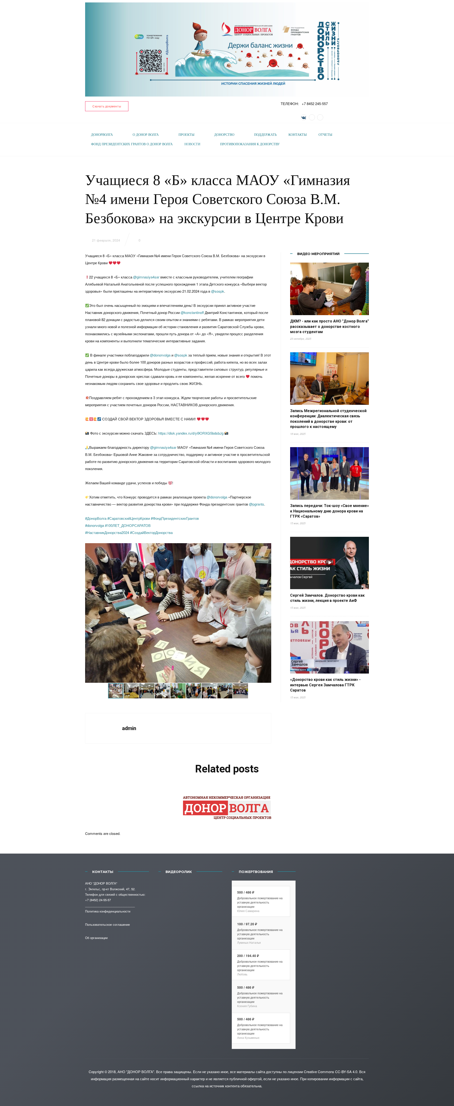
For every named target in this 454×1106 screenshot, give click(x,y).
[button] (267, 613)
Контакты (297, 135)
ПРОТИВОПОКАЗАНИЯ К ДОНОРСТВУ (250, 144)
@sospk (217, 291)
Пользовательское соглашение (107, 924)
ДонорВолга (102, 135)
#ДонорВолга (95, 518)
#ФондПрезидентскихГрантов (175, 518)
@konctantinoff (192, 312)
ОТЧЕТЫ (325, 135)
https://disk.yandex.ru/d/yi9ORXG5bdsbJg (190, 433)
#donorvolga (94, 525)
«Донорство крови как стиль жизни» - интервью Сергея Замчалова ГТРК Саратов (325, 684)
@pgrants (256, 504)
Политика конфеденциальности (107, 911)
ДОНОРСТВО (224, 135)
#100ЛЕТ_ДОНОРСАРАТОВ (128, 525)
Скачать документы (106, 106)
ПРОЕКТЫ (186, 135)
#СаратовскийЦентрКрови (128, 518)
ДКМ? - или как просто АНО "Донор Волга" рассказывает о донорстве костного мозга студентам (329, 326)
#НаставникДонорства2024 (107, 532)
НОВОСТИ (192, 144)
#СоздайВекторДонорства (151, 532)
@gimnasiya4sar (146, 276)
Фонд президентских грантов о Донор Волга (132, 144)
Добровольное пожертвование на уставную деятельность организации (260, 902)
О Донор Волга (146, 135)
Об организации (96, 937)
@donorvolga (160, 355)
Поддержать (265, 135)
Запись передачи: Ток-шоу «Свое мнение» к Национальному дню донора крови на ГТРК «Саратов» (329, 511)
